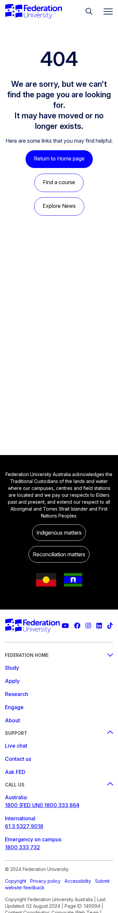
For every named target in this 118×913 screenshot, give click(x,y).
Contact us (18, 759)
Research (16, 694)
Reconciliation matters (59, 554)
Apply (12, 681)
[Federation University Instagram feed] (88, 626)
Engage (14, 707)
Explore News (59, 206)
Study (12, 667)
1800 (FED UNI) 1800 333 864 (42, 805)
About (12, 720)
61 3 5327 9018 (24, 826)
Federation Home (27, 655)
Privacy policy (45, 881)
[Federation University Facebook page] (77, 626)
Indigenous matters (59, 532)
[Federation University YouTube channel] (65, 626)
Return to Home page (59, 158)
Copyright (15, 881)
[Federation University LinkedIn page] (99, 626)
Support (16, 733)
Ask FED (15, 772)
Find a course (59, 182)
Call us (15, 784)
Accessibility (78, 881)
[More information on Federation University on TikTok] (110, 626)
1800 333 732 (22, 847)
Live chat (16, 745)
